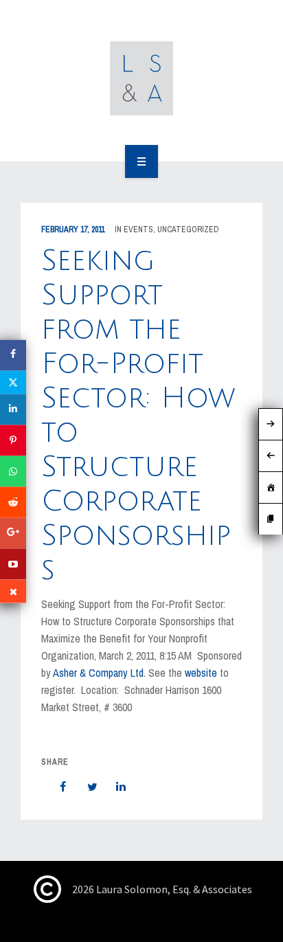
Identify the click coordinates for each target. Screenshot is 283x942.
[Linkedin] (13, 409)
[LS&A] (141, 78)
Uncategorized (188, 229)
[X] (13, 382)
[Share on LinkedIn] (114, 786)
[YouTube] (13, 563)
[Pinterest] (13, 440)
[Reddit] (13, 501)
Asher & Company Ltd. (99, 672)
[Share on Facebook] (56, 786)
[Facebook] (13, 354)
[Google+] (13, 532)
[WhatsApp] (13, 471)
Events (138, 229)
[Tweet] (85, 786)
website (202, 672)
